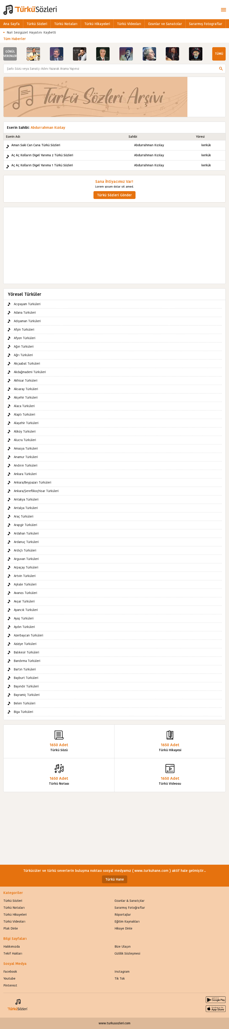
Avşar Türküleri (24, 601)
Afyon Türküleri (24, 338)
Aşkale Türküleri (25, 584)
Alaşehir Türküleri (26, 423)
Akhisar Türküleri (25, 380)
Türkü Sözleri (37, 23)
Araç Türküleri (23, 516)
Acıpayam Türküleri (27, 304)
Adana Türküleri (25, 312)
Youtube (9, 978)
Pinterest (10, 985)
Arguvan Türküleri (26, 559)
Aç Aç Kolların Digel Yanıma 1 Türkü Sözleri (42, 165)
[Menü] (223, 9)
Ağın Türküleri (24, 346)
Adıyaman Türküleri (27, 321)
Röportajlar (122, 914)
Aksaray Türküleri (26, 389)
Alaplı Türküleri (24, 414)
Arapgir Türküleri (25, 525)
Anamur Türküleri (26, 457)
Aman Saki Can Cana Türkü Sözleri (35, 145)
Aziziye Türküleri (25, 644)
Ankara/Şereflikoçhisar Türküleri (36, 491)
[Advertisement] (114, 243)
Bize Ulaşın (122, 946)
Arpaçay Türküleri (26, 567)
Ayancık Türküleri (26, 610)
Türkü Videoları (129, 23)
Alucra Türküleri (25, 440)
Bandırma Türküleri (27, 661)
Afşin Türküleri (24, 329)
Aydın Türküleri (24, 627)
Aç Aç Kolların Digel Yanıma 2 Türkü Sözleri (42, 155)
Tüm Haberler (14, 38)
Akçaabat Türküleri (27, 363)
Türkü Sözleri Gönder (114, 195)
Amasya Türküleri (26, 448)
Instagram (121, 971)
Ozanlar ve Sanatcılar (165, 23)
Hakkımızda (11, 946)
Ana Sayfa (11, 23)
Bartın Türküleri (25, 669)
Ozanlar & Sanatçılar (129, 900)
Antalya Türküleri (26, 508)
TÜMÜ (219, 54)
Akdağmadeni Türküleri (30, 372)
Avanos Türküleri (25, 593)
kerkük (206, 145)
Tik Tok (119, 978)
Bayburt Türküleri (26, 678)
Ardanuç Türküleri (26, 542)
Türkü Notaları (65, 23)
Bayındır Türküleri (26, 686)
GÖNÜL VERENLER (10, 53)
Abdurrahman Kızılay (149, 145)
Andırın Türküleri (25, 465)
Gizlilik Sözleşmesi (127, 953)
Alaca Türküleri (24, 406)
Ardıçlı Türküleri (25, 550)
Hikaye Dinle (123, 928)
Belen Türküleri (24, 703)
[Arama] (220, 68)
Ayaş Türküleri (24, 618)
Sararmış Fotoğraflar (129, 907)
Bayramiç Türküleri (27, 695)
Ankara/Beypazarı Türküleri (32, 482)
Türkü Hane (114, 879)
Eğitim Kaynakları (127, 921)
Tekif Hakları (12, 953)
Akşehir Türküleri (26, 397)
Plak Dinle (10, 928)
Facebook (10, 971)
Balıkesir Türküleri (26, 652)
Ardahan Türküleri (26, 533)
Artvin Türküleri (25, 576)
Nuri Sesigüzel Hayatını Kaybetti (31, 32)
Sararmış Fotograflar (205, 23)
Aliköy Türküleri (25, 431)
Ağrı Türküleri (23, 355)
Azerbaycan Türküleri (28, 635)
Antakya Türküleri (26, 499)
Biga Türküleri (23, 712)
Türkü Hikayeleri (97, 23)
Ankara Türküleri (25, 474)
